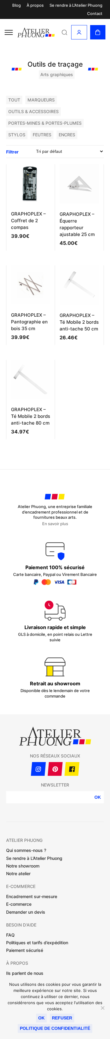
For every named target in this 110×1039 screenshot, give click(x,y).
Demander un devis (25, 912)
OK (97, 797)
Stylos (16, 134)
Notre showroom (22, 865)
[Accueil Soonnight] (36, 33)
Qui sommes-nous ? (26, 850)
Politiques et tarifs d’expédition (37, 942)
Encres (67, 134)
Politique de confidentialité (55, 1028)
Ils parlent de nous (24, 973)
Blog (16, 5)
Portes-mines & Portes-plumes (45, 123)
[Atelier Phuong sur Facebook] (71, 769)
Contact (94, 13)
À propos (35, 5)
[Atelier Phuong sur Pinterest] (55, 769)
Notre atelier (18, 873)
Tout (14, 99)
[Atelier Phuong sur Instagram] (38, 769)
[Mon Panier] (97, 32)
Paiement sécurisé (24, 950)
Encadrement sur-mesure (31, 896)
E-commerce (18, 904)
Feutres (42, 134)
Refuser (62, 1017)
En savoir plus (55, 523)
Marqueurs (41, 99)
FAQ (10, 935)
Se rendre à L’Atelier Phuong (76, 5)
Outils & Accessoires (33, 111)
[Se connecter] (79, 32)
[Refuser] (102, 1008)
